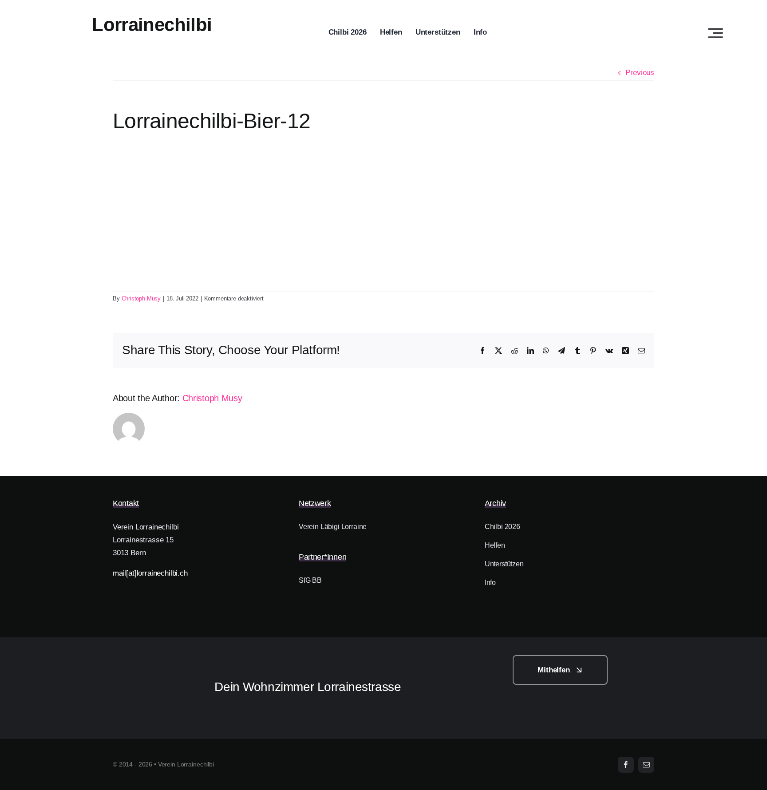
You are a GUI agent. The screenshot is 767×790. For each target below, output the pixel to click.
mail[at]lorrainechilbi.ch (150, 573)
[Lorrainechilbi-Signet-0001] (151, 659)
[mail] (646, 765)
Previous (639, 72)
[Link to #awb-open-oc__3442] (715, 33)
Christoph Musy (141, 298)
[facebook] (626, 765)
